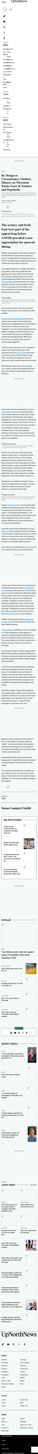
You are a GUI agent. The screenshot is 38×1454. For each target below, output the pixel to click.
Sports (5, 87)
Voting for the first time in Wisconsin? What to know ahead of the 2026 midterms (11, 1289)
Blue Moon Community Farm (11, 613)
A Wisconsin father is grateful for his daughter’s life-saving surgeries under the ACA (13, 1056)
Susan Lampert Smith (9, 201)
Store (4, 132)
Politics (9, 75)
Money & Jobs (6, 1381)
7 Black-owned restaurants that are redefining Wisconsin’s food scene (11, 829)
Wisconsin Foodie (19, 352)
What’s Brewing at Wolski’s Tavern (11, 1075)
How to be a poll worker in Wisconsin (10, 999)
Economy (6, 59)
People (5, 109)
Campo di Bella (7, 282)
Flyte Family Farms (13, 505)
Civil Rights (5, 1363)
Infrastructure (24, 1375)
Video (5, 124)
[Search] (11, 9)
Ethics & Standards (7, 1436)
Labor (5, 72)
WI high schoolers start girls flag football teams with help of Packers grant (12, 1319)
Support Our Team (25, 1425)
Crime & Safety (24, 1363)
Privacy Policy (5, 1449)
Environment (11, 63)
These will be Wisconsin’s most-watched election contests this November (12, 1260)
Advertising (6, 150)
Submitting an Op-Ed (26, 1428)
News (5, 45)
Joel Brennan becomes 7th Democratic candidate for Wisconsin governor (10, 1135)
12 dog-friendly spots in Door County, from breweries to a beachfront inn (12, 857)
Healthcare (6, 66)
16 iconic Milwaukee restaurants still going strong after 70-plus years (12, 871)
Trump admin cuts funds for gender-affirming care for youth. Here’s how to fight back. (12, 1304)
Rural (8, 82)
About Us (4, 1422)
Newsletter (10, 127)
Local (6, 94)
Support (4, 1440)
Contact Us (5, 1428)
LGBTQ (9, 72)
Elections (6, 63)
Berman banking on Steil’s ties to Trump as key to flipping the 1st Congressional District (12, 1275)
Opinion (9, 124)
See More (33, 1185)
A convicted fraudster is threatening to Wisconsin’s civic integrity (12, 1095)
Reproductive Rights (8, 1384)
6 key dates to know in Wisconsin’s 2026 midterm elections (10, 1014)
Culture (5, 98)
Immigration (6, 69)
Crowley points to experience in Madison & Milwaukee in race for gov (13, 1115)
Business (6, 49)
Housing (9, 66)
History (5, 106)
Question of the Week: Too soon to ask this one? (12, 984)
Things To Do (24, 1406)
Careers (4, 1444)
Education (10, 59)
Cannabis (10, 49)
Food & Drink (6, 966)
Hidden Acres (9, 611)
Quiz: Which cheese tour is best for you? (12, 969)
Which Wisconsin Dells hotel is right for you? (11, 843)
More (5, 120)
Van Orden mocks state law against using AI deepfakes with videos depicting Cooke (18, 954)
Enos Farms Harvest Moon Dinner (13, 318)
